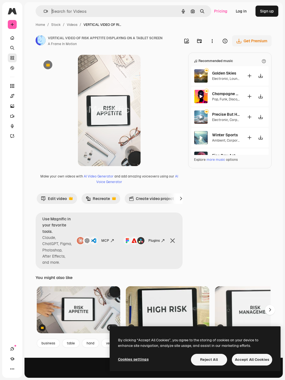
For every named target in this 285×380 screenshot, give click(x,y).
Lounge (235, 79)
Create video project (151, 200)
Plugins (154, 240)
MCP (105, 240)
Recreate (98, 200)
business (48, 343)
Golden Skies (224, 73)
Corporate (238, 120)
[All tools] (12, 86)
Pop (215, 99)
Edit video (54, 200)
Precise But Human (226, 114)
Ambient (218, 140)
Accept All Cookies (252, 359)
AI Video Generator (99, 176)
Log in (241, 11)
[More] (12, 368)
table (71, 343)
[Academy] (12, 358)
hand (90, 343)
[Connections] (12, 348)
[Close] (172, 240)
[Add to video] (249, 75)
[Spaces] (12, 96)
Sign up (267, 11)
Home (40, 25)
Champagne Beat (226, 93)
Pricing (220, 11)
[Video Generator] (12, 116)
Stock (56, 25)
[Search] (12, 47)
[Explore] (12, 67)
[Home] (12, 37)
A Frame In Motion (62, 44)
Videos (72, 25)
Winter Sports (225, 134)
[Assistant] (12, 136)
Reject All (209, 359)
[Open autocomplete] (43, 11)
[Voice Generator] (12, 126)
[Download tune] (260, 75)
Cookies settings (133, 359)
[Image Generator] (12, 106)
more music (216, 159)
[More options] (212, 40)
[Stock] (12, 57)
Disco (233, 99)
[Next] (181, 198)
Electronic (220, 79)
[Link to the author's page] (41, 41)
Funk (223, 99)
